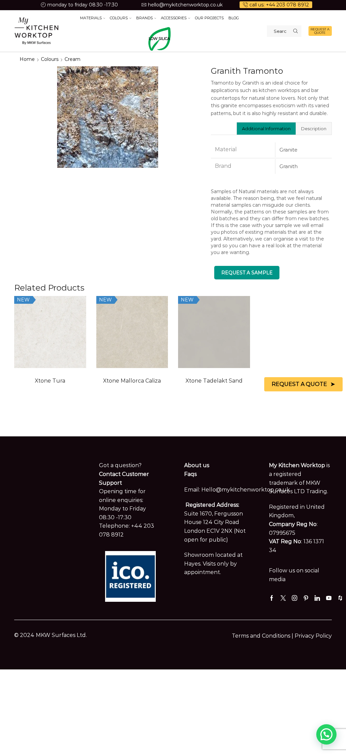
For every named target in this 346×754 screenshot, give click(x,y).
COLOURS (119, 18)
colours (49, 59)
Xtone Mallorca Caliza (132, 381)
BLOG (233, 18)
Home (27, 59)
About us (196, 465)
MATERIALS (91, 18)
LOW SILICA (159, 38)
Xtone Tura (50, 381)
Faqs (190, 474)
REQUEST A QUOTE (320, 31)
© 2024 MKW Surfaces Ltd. (50, 635)
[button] (326, 734)
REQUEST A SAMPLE (247, 273)
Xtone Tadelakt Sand (214, 381)
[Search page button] (295, 31)
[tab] (266, 128)
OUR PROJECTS (209, 18)
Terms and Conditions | (263, 636)
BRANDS (144, 18)
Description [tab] (313, 128)
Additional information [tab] (266, 128)
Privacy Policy (313, 636)
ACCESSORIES (174, 18)
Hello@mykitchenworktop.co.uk (245, 489)
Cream (72, 59)
